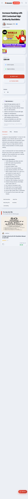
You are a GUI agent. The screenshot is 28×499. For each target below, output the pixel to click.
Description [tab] (4, 132)
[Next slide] (23, 38)
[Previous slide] (5, 38)
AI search (17, 3)
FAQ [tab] (11, 132)
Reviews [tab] (16, 132)
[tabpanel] (14, 172)
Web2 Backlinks (6, 199)
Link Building (6, 205)
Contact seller (15, 81)
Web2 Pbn (15, 199)
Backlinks (14, 202)
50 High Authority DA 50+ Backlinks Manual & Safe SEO (13, 237)
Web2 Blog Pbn (6, 202)
